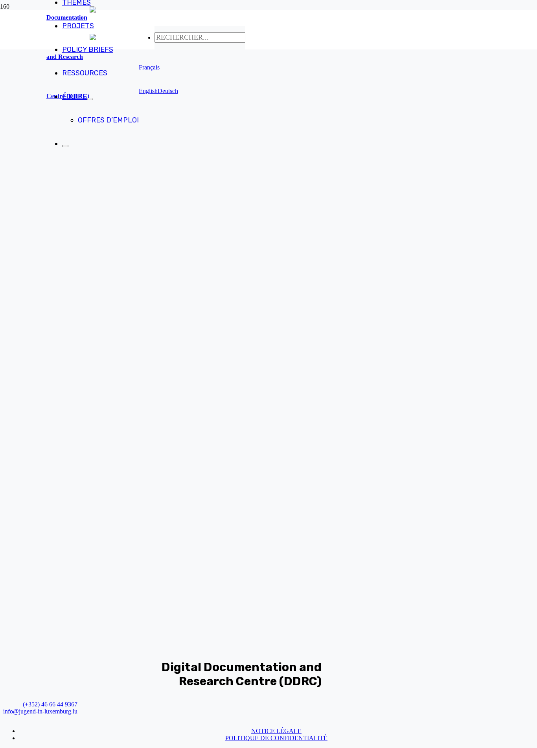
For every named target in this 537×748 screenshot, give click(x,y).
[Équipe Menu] (90, 99)
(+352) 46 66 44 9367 (50, 704)
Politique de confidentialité (276, 738)
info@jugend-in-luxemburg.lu (40, 711)
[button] (149, 67)
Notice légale (276, 731)
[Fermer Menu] (65, 146)
